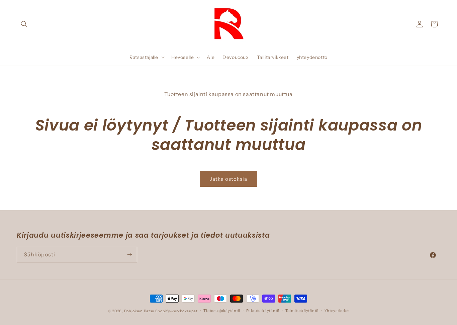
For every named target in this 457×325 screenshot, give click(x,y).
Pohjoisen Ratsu (139, 311)
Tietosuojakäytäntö (221, 310)
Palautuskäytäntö (262, 310)
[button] (24, 24)
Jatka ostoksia (228, 179)
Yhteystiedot (337, 310)
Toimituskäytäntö (301, 310)
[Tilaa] (129, 254)
